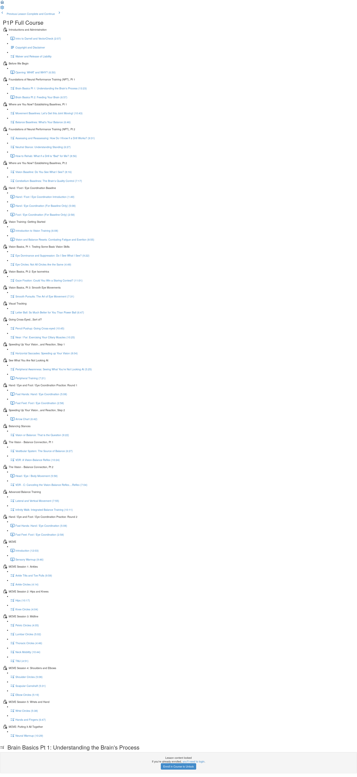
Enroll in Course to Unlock (178, 766)
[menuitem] (2, 8)
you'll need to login (194, 761)
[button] (2, 3)
